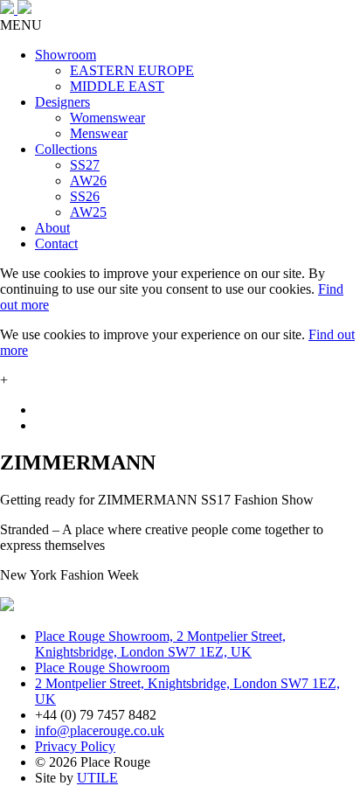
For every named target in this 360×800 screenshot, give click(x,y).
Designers (62, 101)
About (52, 227)
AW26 (88, 180)
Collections (66, 149)
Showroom (65, 54)
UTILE (97, 777)
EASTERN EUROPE (132, 70)
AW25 (88, 212)
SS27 (85, 164)
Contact (56, 243)
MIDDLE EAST (117, 86)
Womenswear (107, 117)
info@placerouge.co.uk (99, 730)
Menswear (99, 133)
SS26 (85, 196)
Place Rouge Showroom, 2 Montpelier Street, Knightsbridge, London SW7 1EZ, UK (160, 644)
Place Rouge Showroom (102, 667)
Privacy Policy (75, 746)
